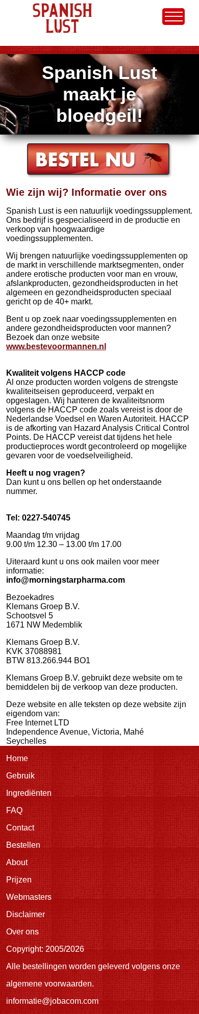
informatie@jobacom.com (52, 1001)
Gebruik (20, 775)
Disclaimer (25, 914)
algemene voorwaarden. (50, 983)
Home (17, 4)
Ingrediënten (29, 793)
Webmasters (29, 897)
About (17, 862)
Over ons (22, 931)
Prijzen (19, 879)
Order (36, 147)
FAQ (14, 810)
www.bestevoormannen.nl (56, 346)
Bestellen (23, 845)
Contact (20, 827)
